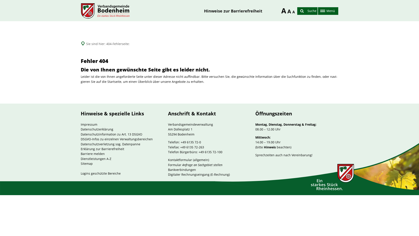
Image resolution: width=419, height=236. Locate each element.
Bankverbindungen (182, 170)
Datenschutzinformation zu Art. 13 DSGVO (111, 134)
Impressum (89, 124)
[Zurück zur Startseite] (105, 11)
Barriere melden (93, 154)
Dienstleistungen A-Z (96, 159)
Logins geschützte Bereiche (101, 173)
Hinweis (270, 147)
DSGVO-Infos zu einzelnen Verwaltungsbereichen (117, 139)
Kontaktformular (180, 160)
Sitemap (87, 163)
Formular (195, 165)
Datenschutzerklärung (97, 129)
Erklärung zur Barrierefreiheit (102, 149)
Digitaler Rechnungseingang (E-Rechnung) (199, 174)
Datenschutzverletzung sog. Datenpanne (110, 144)
